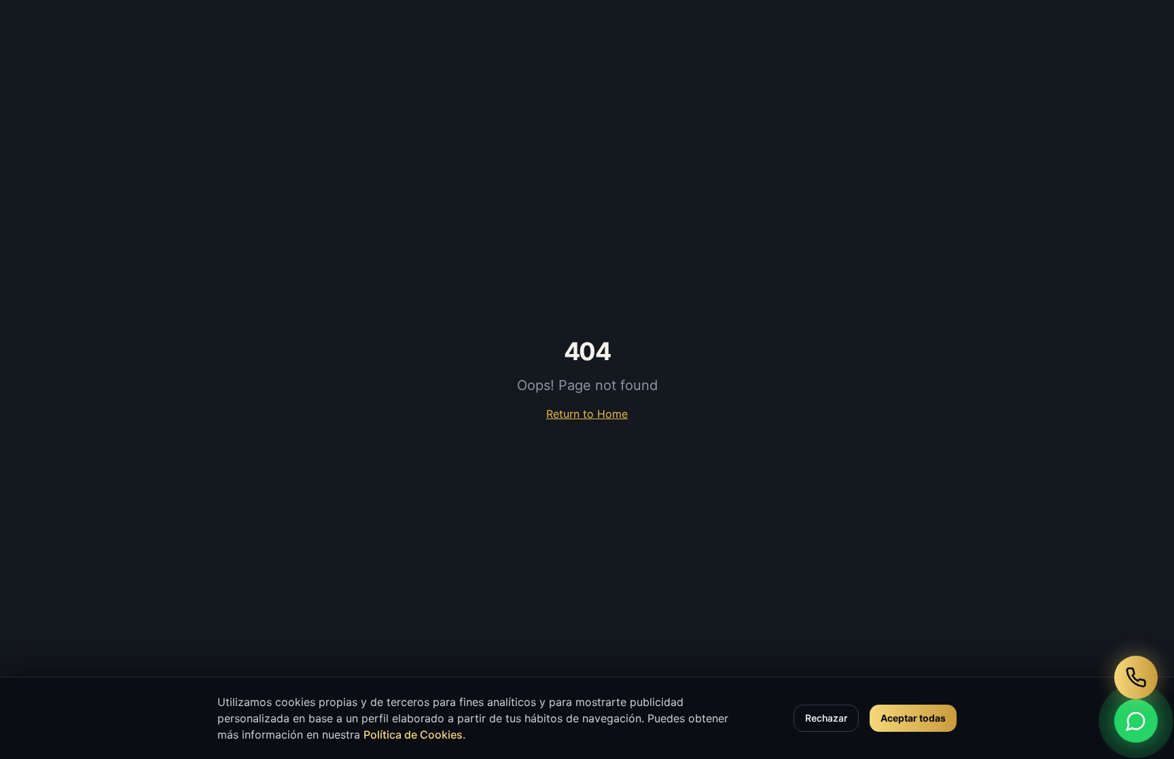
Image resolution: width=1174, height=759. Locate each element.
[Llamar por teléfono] (1136, 677)
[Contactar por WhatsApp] (1136, 721)
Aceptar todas (913, 718)
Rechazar (826, 718)
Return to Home (587, 414)
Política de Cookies (413, 734)
